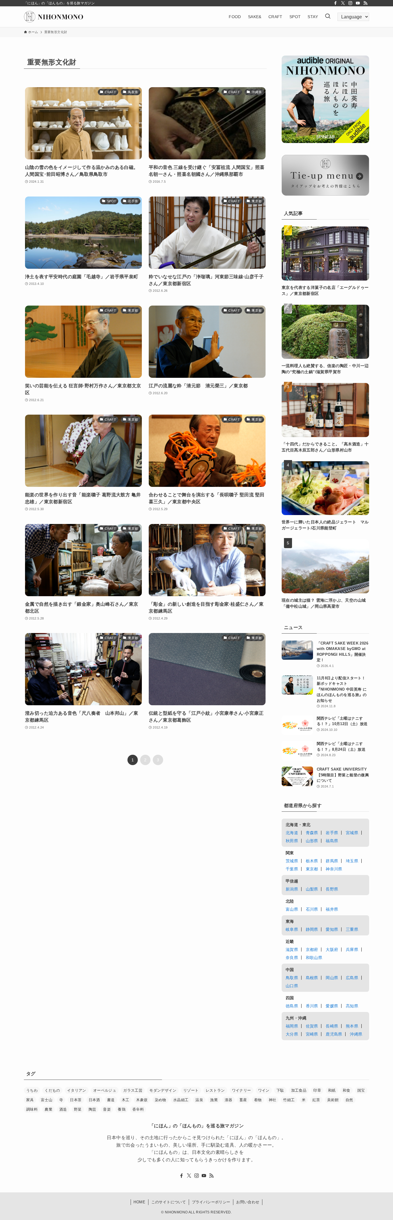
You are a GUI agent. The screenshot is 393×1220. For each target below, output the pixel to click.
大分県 (292, 1034)
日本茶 (75, 1100)
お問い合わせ (247, 1202)
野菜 (78, 1109)
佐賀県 (312, 1026)
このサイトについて (168, 1202)
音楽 (107, 1109)
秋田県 (292, 840)
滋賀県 (292, 949)
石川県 (312, 909)
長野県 (332, 889)
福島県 (332, 840)
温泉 (199, 1100)
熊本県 (352, 1026)
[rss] (365, 3)
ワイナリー (241, 1090)
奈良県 (292, 957)
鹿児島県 (334, 1034)
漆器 (228, 1100)
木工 (125, 1100)
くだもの (52, 1090)
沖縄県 (356, 1034)
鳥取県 (292, 977)
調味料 (32, 1109)
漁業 (214, 1100)
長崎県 (332, 1026)
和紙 (332, 1090)
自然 (349, 1100)
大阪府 (332, 949)
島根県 (312, 977)
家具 (30, 1100)
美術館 (333, 1100)
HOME (139, 1202)
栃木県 (312, 861)
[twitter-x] (343, 3)
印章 (317, 1090)
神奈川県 (334, 869)
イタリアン (76, 1090)
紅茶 (316, 1100)
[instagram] (350, 3)
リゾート (191, 1090)
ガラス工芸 (132, 1090)
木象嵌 (142, 1100)
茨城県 (292, 861)
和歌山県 (314, 957)
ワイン (264, 1090)
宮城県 (352, 832)
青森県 (312, 832)
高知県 (352, 1006)
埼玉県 (352, 861)
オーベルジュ (104, 1090)
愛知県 (332, 929)
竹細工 (289, 1100)
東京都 (312, 869)
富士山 (46, 1100)
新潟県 (292, 889)
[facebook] (335, 3)
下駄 (280, 1090)
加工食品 (299, 1090)
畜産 (243, 1100)
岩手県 (332, 832)
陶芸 (92, 1109)
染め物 (160, 1100)
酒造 (63, 1109)
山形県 (312, 840)
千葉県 (292, 869)
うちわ (32, 1090)
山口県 (292, 985)
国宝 (361, 1090)
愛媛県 (332, 1006)
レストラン (215, 1090)
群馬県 (332, 861)
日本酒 (94, 1100)
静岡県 (312, 929)
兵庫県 (352, 949)
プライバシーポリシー (211, 1202)
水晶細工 (181, 1100)
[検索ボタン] (327, 16)
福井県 (332, 909)
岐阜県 (292, 929)
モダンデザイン (162, 1090)
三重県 (352, 929)
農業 (48, 1109)
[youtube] (358, 3)
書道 (111, 1100)
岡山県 (332, 977)
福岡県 (292, 1026)
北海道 (292, 832)
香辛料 (138, 1109)
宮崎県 (312, 1034)
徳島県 (292, 1006)
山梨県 (312, 889)
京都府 (312, 949)
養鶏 (121, 1109)
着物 (258, 1100)
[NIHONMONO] (53, 16)
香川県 (312, 1006)
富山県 (292, 909)
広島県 (352, 977)
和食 (346, 1090)
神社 (272, 1100)
